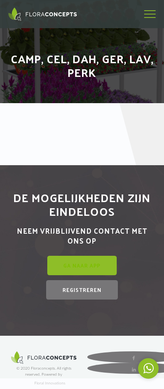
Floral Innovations (49, 383)
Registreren (82, 290)
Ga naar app (81, 265)
